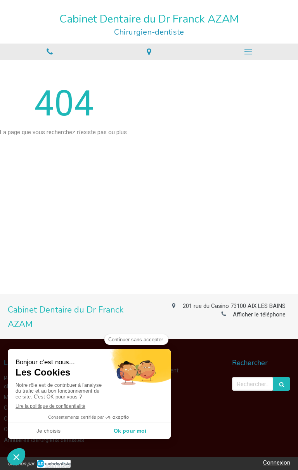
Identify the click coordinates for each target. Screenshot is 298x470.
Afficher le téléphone (259, 314)
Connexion (276, 462)
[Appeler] (49, 51)
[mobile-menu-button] (248, 51)
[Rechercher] (281, 384)
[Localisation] (149, 51)
